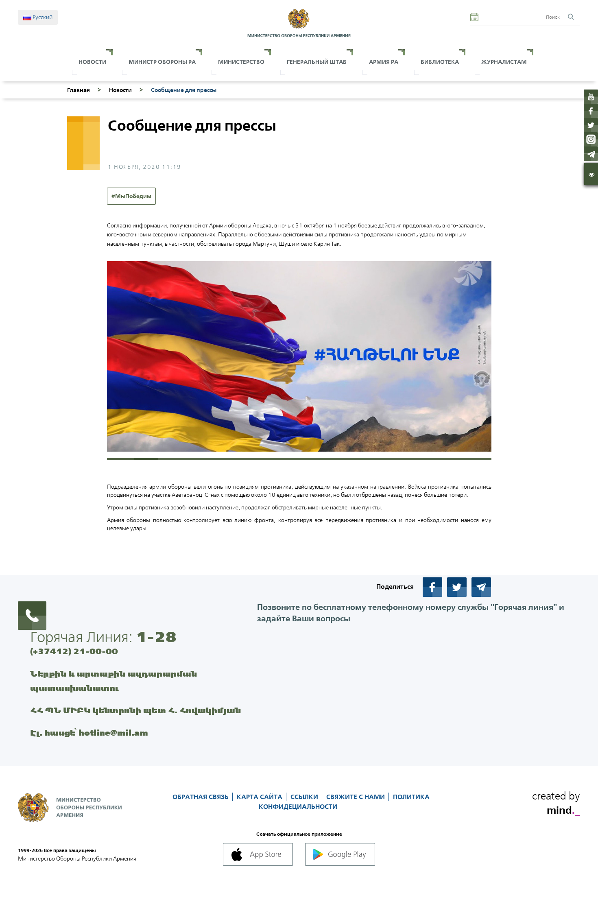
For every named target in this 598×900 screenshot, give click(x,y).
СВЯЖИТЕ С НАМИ (356, 797)
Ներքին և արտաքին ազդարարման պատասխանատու (113, 680)
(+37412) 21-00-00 (74, 651)
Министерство (241, 62)
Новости (92, 62)
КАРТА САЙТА (260, 797)
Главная (78, 90)
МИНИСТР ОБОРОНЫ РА (162, 62)
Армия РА (383, 62)
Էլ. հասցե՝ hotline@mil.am (89, 732)
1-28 (156, 636)
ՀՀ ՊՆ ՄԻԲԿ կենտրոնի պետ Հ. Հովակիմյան (135, 710)
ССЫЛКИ (305, 797)
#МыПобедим (131, 196)
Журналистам (504, 62)
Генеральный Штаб (317, 62)
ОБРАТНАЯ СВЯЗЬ (201, 797)
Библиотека (440, 62)
